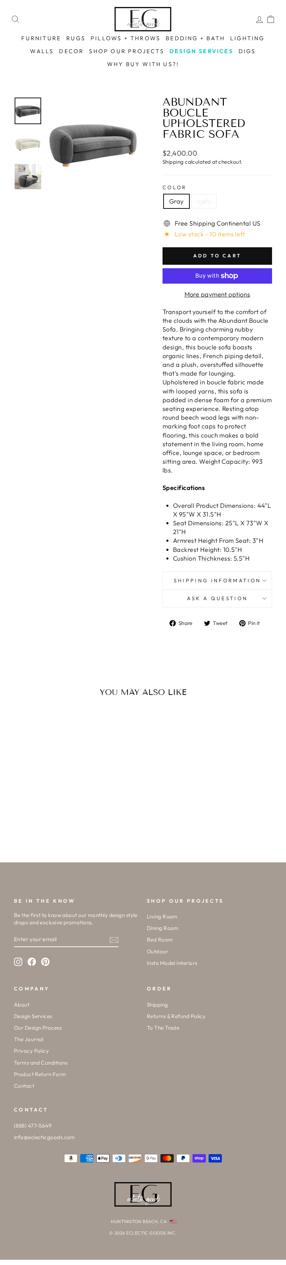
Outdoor (157, 951)
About (21, 1004)
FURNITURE (41, 38)
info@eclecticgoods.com (44, 1137)
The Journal (29, 1039)
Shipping (173, 161)
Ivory (204, 201)
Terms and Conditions (40, 1062)
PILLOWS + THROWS (125, 38)
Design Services (33, 1016)
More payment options (217, 294)
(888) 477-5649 (33, 1125)
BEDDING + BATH (195, 38)
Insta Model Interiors (172, 963)
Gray (176, 201)
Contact (24, 1085)
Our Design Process (37, 1027)
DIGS (247, 51)
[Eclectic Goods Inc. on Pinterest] (45, 962)
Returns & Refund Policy (176, 1016)
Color (175, 187)
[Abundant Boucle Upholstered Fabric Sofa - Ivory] (48, 820)
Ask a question (217, 598)
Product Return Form (40, 1074)
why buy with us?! (143, 64)
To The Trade (163, 1027)
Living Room (162, 916)
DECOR (71, 51)
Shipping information (217, 580)
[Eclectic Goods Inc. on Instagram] (18, 962)
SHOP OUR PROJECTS (126, 51)
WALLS (42, 51)
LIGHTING (247, 38)
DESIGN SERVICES (201, 51)
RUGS (75, 38)
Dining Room (163, 928)
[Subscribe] (114, 939)
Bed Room (160, 939)
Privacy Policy (31, 1050)
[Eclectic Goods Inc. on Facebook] (32, 962)
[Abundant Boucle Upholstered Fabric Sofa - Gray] (38, 820)
